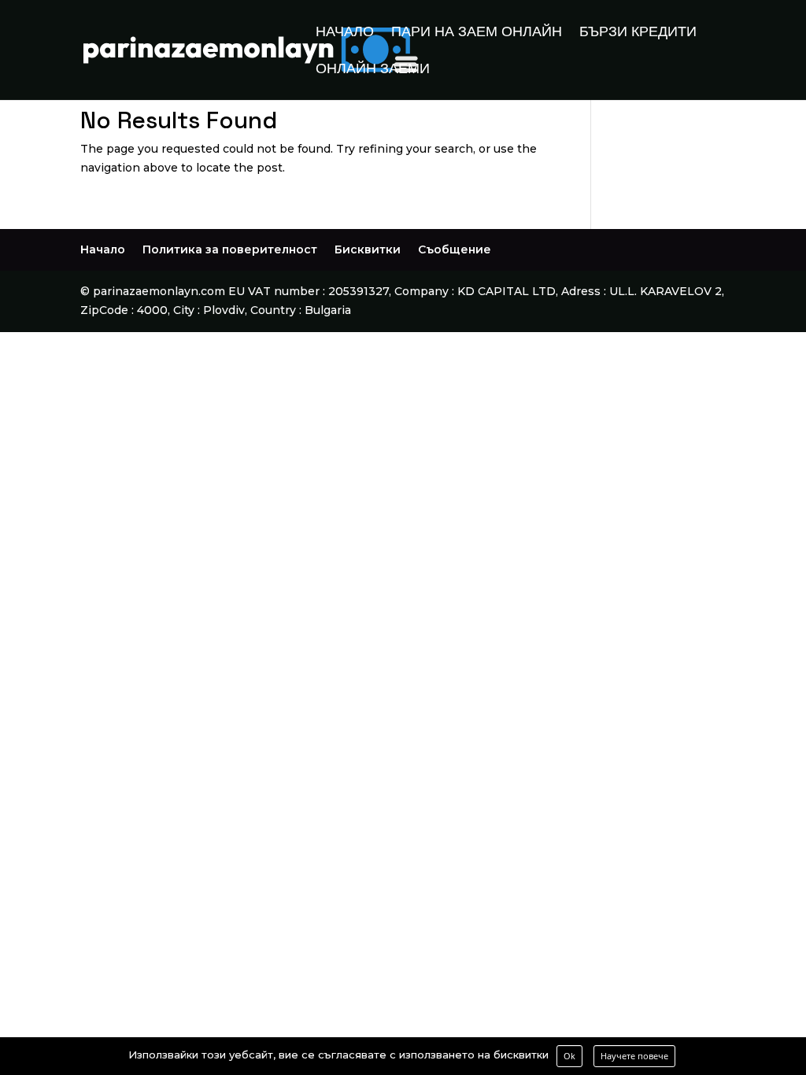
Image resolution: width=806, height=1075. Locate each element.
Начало (345, 33)
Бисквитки (368, 249)
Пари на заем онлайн (476, 33)
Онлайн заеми (373, 70)
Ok (569, 1056)
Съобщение (454, 249)
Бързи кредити (638, 33)
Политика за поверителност (229, 249)
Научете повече (634, 1056)
